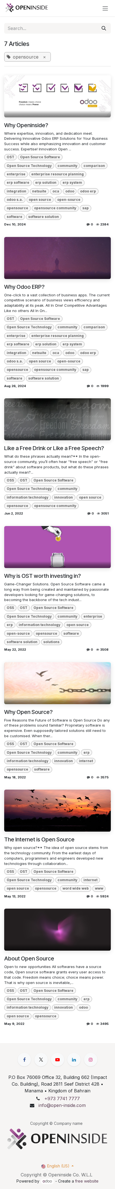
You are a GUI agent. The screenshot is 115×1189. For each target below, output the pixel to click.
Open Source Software (40, 157)
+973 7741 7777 (62, 1098)
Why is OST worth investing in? (42, 576)
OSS (10, 480)
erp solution (45, 182)
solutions (51, 642)
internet (86, 761)
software (14, 217)
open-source (68, 199)
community (67, 166)
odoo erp (88, 191)
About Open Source (29, 958)
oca (55, 191)
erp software (18, 182)
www (99, 888)
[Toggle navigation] (105, 8)
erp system (72, 182)
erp (10, 625)
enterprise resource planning (57, 174)
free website (87, 1181)
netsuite (39, 191)
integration (16, 191)
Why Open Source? (28, 712)
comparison (94, 166)
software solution (43, 217)
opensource (17, 208)
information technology (27, 497)
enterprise (16, 174)
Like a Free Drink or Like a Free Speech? (54, 448)
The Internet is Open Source (39, 839)
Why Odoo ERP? (24, 286)
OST (10, 157)
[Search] (104, 28)
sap (85, 208)
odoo (69, 191)
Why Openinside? (26, 125)
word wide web (76, 888)
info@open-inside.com (62, 1105)
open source (40, 199)
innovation (63, 497)
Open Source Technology (29, 166)
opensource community (55, 208)
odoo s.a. (15, 199)
